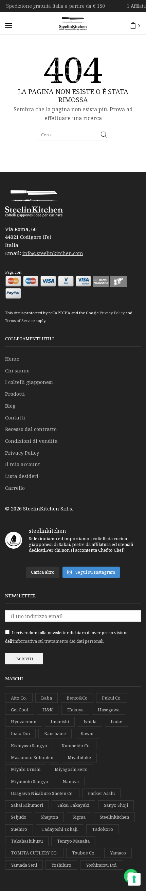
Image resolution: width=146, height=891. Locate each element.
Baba (46, 698)
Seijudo (18, 817)
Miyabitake (79, 757)
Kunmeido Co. (76, 745)
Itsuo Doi (20, 733)
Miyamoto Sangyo (29, 781)
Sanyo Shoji (116, 805)
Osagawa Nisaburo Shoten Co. (42, 793)
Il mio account (22, 464)
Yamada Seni (24, 865)
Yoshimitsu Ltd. (101, 865)
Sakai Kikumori (27, 805)
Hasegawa (109, 710)
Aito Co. (19, 698)
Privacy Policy (112, 312)
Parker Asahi (101, 793)
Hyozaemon (23, 721)
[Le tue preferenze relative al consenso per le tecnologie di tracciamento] (134, 879)
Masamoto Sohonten (32, 757)
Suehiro (19, 829)
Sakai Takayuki (73, 805)
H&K (47, 710)
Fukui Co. (112, 698)
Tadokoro (102, 829)
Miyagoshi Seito (71, 769)
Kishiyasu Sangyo (29, 745)
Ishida (90, 721)
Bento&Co (77, 698)
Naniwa (70, 781)
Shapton (49, 817)
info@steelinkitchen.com (52, 253)
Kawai (86, 733)
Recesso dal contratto (31, 429)
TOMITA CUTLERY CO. (34, 853)
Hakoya (75, 710)
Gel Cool (19, 710)
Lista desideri (21, 476)
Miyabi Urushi (25, 769)
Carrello (15, 487)
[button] (8, 25)
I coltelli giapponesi (29, 382)
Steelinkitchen (114, 817)
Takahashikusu (27, 841)
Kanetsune (55, 733)
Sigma (79, 817)
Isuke (116, 721)
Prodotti (15, 393)
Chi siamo (17, 370)
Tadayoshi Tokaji (59, 829)
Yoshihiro (61, 865)
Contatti (15, 417)
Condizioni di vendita (31, 440)
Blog (10, 405)
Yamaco (118, 853)
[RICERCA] (104, 134)
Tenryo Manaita (73, 841)
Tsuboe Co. (83, 853)
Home (12, 358)
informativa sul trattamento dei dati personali (58, 641)
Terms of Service (20, 320)
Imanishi (60, 721)
